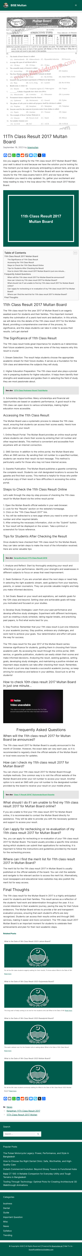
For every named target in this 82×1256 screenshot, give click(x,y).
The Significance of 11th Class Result (22, 259)
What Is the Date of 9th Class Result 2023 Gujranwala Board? (29, 981)
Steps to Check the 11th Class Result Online (25, 265)
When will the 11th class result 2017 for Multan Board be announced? (35, 277)
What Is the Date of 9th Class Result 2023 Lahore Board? (27, 941)
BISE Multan (18, 5)
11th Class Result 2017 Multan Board (21, 256)
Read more (7, 974)
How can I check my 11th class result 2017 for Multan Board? (32, 280)
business (7, 1203)
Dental (6, 1208)
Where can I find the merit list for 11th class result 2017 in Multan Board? (37, 294)
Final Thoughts (11, 297)
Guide (6, 1212)
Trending (7, 1235)
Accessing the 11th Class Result (20, 262)
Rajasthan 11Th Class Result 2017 (23, 1111)
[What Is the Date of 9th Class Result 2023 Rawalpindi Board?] (38, 1040)
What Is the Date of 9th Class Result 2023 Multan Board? (27, 1058)
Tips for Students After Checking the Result (25, 268)
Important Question (13, 1217)
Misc (5, 1221)
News (9, 1107)
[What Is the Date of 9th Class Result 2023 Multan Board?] (38, 1080)
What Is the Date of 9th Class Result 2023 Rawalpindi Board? (29, 1018)
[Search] (38, 1134)
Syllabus (7, 1231)
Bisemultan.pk (57, 1246)
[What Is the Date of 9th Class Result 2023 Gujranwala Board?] (38, 1003)
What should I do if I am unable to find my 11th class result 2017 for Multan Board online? (40, 284)
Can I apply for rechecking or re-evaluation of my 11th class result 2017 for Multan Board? (41, 290)
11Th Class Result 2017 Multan (22, 1114)
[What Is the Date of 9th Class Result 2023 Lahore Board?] (38, 963)
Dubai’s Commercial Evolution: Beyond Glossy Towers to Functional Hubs (40, 1169)
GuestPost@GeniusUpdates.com (41, 1250)
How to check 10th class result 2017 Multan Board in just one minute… (36, 271)
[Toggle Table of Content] (74, 253)
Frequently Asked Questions (17, 274)
